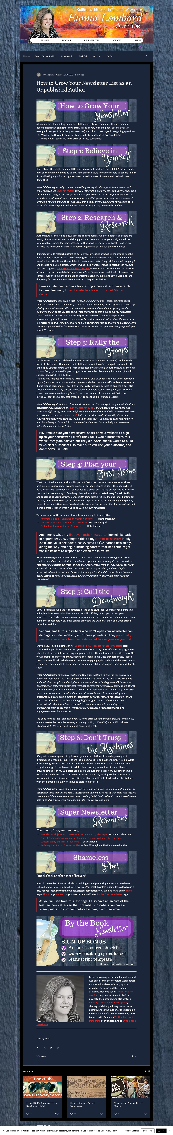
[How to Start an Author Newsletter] (86, 1087)
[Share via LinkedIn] (51, 1047)
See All (147, 1071)
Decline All (147, 1130)
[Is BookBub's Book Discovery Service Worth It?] (42, 1087)
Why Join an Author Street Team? (128, 1104)
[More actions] (135, 74)
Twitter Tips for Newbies (45, 56)
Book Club (83, 56)
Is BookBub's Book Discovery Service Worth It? (41, 1104)
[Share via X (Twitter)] (44, 1047)
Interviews (97, 56)
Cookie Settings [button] (132, 1130)
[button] (146, 56)
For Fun (110, 56)
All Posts (26, 56)
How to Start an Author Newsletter (82, 1104)
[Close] (169, 1131)
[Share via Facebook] (37, 1047)
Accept (161, 1130)
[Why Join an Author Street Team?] (130, 1087)
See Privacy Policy (109, 1130)
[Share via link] (57, 1047)
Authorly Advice (67, 56)
